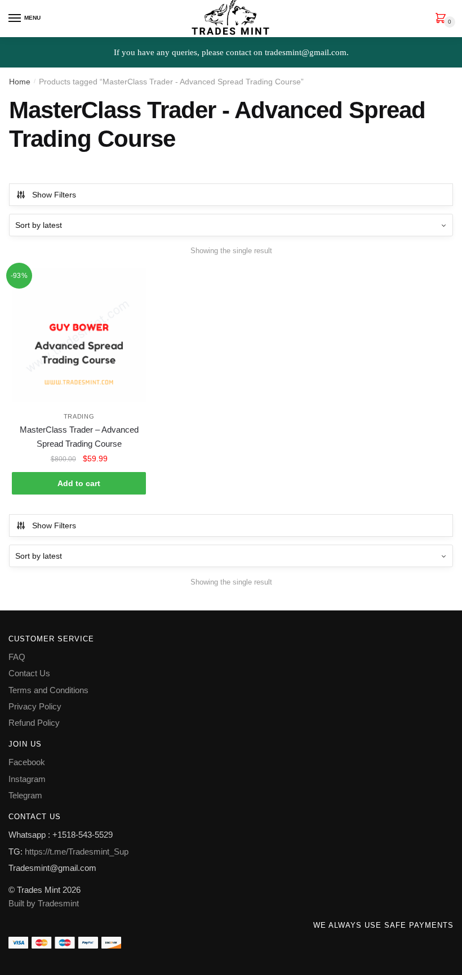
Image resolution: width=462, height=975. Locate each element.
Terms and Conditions (48, 690)
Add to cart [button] (78, 483)
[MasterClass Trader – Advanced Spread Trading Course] (79, 335)
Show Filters (54, 194)
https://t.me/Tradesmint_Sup (76, 851)
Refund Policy (34, 722)
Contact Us (29, 673)
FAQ (16, 657)
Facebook (26, 762)
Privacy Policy (34, 706)
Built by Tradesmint (43, 903)
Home (19, 81)
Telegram (25, 795)
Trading (79, 416)
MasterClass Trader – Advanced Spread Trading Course (79, 436)
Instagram (27, 779)
